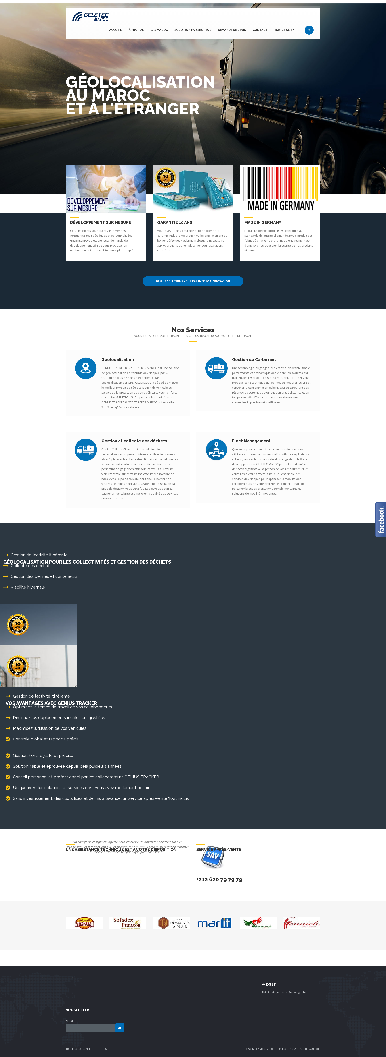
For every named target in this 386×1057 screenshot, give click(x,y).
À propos (136, 29)
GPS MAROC (159, 29)
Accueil (115, 29)
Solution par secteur (192, 29)
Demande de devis (232, 29)
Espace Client (285, 29)
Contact (260, 29)
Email (69, 1020)
